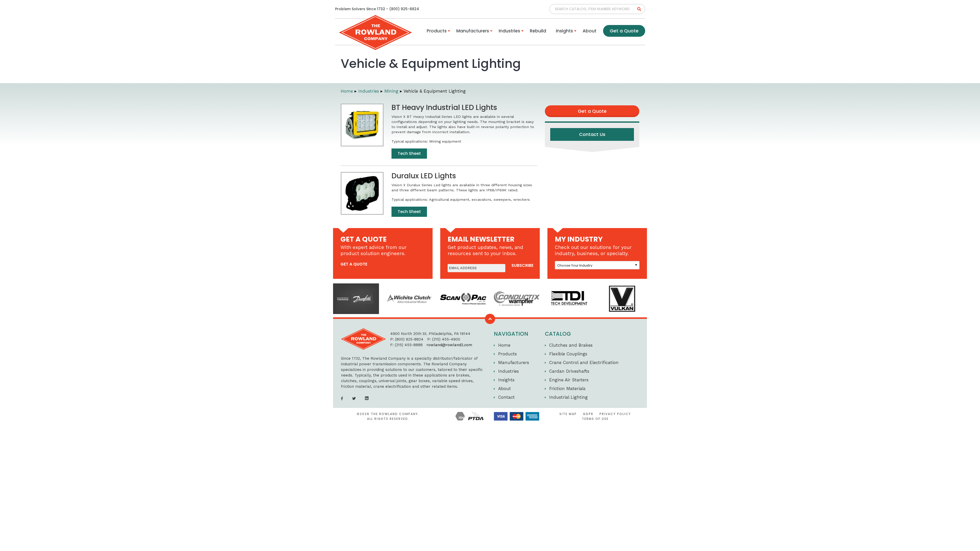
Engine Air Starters (569, 379)
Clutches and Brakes (571, 345)
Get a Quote (624, 31)
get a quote (353, 264)
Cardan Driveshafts (569, 371)
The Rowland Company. (395, 414)
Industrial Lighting (568, 397)
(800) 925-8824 (404, 8)
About (589, 31)
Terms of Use (595, 419)
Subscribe (522, 265)
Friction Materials (567, 388)
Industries (509, 31)
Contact (506, 397)
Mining (391, 91)
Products (437, 31)
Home (347, 91)
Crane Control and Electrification (584, 362)
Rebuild (538, 31)
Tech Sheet (409, 153)
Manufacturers (472, 31)
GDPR (588, 414)
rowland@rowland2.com (444, 345)
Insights (564, 31)
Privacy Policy (615, 414)
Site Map (568, 414)
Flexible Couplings (568, 353)
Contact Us (592, 134)
